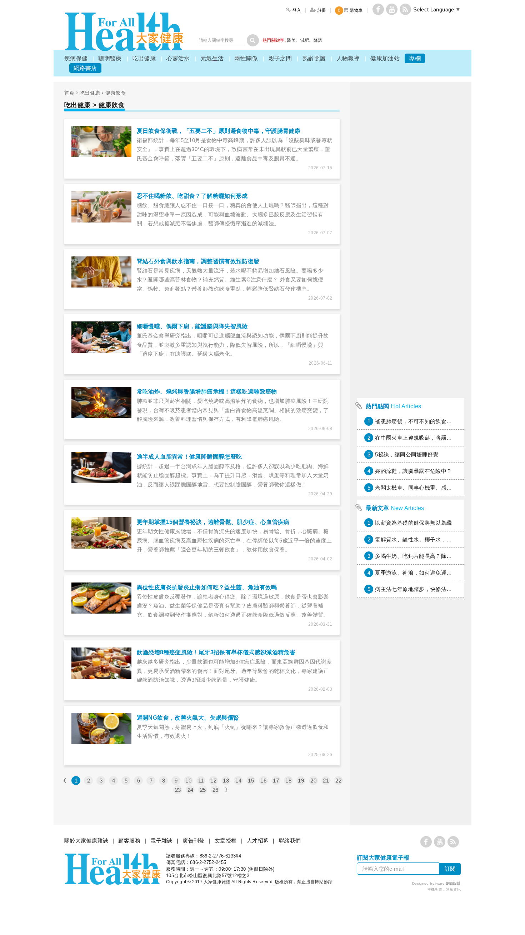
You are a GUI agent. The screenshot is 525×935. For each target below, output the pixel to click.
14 (238, 781)
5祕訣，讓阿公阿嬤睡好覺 (407, 454)
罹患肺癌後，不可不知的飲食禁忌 (416, 421)
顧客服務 (129, 841)
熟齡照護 (314, 58)
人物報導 (348, 58)
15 (251, 781)
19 (301, 781)
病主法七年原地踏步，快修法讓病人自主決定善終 (435, 589)
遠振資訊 (453, 889)
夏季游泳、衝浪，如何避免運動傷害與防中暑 (430, 573)
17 (276, 781)
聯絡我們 (290, 841)
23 (178, 790)
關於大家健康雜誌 (86, 841)
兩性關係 (246, 58)
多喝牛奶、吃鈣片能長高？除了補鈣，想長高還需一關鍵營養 (449, 556)
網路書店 (85, 68)
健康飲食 (115, 93)
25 (203, 790)
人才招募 (258, 841)
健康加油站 (385, 58)
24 (191, 790)
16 (263, 781)
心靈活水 (178, 58)
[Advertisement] (410, 287)
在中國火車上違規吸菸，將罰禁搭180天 (423, 438)
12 (213, 781)
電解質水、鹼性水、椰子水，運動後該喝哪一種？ (435, 539)
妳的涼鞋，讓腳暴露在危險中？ (413, 471)
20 (313, 781)
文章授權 (226, 841)
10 (188, 781)
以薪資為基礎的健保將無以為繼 (413, 523)
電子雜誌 (161, 841)
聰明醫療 (110, 58)
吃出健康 (144, 58)
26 (215, 790)
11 (201, 781)
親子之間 (280, 58)
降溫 (318, 40)
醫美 (291, 40)
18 (288, 781)
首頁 (69, 93)
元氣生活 (212, 58)
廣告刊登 (193, 841)
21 (326, 781)
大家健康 (124, 31)
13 (226, 781)
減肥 (304, 40)
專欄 (415, 58)
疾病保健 (76, 58)
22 (338, 781)
